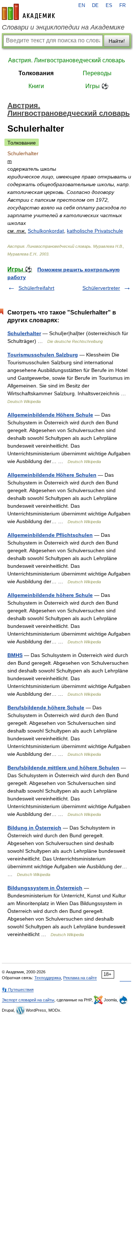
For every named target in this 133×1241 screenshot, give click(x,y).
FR (122, 5)
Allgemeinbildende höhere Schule (50, 595)
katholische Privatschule (95, 231)
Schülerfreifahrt (36, 288)
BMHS (15, 655)
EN (81, 5)
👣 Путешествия (18, 989)
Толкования (36, 73)
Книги (36, 86)
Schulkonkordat (46, 231)
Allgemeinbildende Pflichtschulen (50, 535)
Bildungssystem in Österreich (44, 888)
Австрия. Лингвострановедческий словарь (66, 60)
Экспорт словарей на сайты (28, 1000)
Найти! (117, 41)
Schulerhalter (24, 333)
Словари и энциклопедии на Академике (63, 27)
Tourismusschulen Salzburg (42, 355)
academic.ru (28, 12)
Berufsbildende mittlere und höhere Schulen (63, 768)
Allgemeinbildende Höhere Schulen (51, 475)
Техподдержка (47, 978)
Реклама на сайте (80, 978)
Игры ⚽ (97, 86)
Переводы (97, 73)
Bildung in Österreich (34, 828)
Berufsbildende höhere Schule (45, 707)
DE (95, 5)
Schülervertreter (101, 288)
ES (109, 5)
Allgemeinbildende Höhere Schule (50, 415)
